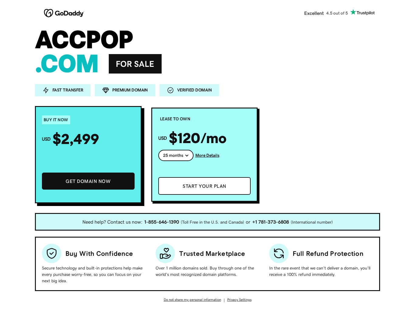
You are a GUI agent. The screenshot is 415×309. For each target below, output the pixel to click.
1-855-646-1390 (161, 221)
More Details (207, 155)
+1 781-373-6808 (270, 221)
